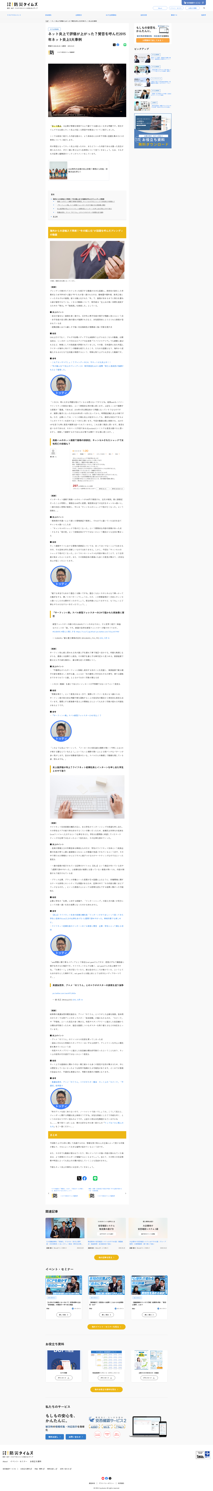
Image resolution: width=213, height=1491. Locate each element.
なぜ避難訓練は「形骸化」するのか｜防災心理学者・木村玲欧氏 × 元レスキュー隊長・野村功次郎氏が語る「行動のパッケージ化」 (64, 1243)
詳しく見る (62, 1315)
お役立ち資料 (35, 1461)
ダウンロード (62, 1378)
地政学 (203, 15)
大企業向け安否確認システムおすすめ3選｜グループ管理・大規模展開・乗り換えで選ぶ (147, 1242)
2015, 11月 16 (104, 638)
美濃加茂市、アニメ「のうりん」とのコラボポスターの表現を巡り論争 (80, 212)
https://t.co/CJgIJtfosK (86, 631)
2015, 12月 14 (77, 999)
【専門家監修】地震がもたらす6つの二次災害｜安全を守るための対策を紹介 (161, 107)
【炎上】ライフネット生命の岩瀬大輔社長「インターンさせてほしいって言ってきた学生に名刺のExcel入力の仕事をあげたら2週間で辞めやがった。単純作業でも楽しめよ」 (86, 918)
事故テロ (174, 15)
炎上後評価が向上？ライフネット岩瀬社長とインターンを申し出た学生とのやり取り (84, 209)
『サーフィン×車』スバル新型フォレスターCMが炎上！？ (76, 715)
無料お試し (53, 1436)
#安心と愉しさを (68, 631)
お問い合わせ (75, 1436)
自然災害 (144, 15)
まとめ (55, 216)
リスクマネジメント (14, 15)
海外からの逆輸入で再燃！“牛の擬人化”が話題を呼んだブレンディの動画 (78, 199)
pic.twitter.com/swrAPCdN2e (64, 993)
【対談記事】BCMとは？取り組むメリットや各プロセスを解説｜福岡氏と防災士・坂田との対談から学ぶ (161, 71)
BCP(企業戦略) (111, 15)
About (160, 8)
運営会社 (92, 1483)
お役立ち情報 (192, 8)
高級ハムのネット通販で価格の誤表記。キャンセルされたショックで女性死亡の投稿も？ (86, 201)
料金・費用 (38, 1469)
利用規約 (121, 1483)
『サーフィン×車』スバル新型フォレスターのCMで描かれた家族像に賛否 (81, 205)
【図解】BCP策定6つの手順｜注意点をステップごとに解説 (161, 94)
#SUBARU (57, 631)
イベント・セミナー (176, 8)
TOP (46, 21)
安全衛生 (48, 15)
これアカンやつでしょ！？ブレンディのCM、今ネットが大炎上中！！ (81, 362)
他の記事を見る (105, 1257)
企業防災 (79, 15)
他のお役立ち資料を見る (105, 1389)
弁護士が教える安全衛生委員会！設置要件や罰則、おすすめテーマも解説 (161, 83)
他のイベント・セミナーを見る (105, 1326)
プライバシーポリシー (106, 1483)
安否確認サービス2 (9, 1469)
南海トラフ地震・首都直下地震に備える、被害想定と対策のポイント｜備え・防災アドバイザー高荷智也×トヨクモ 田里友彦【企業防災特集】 (161, 60)
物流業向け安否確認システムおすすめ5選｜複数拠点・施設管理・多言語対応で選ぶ (105, 1242)
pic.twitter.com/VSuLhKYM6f (107, 631)
